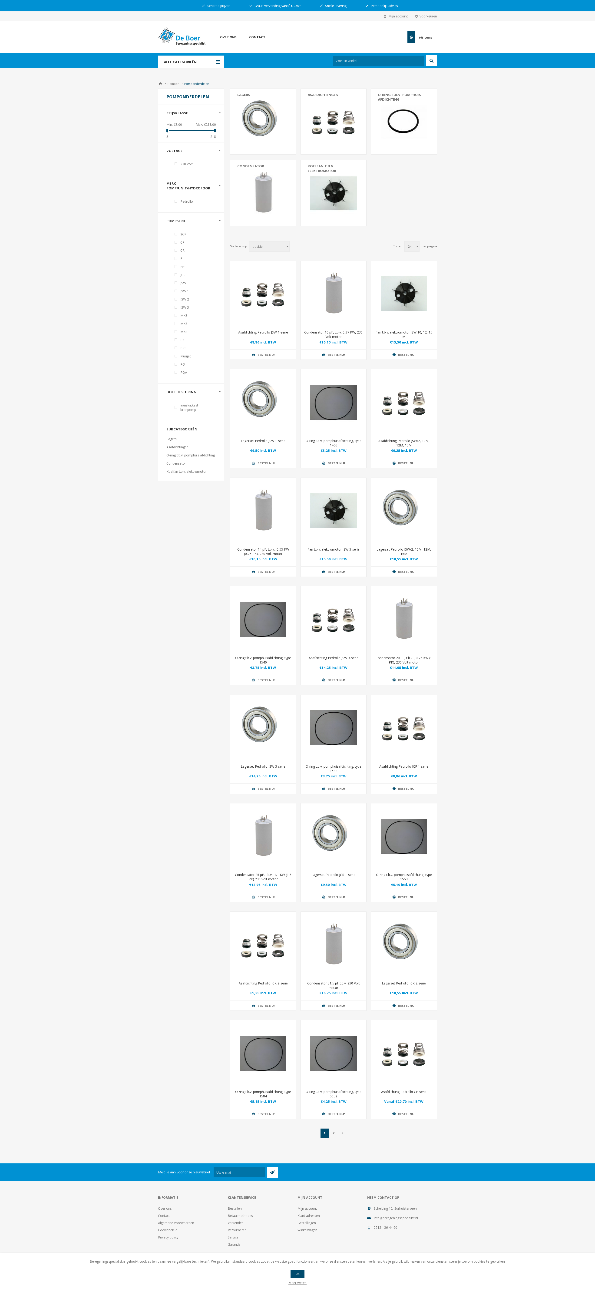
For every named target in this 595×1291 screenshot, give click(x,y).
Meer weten (297, 1283)
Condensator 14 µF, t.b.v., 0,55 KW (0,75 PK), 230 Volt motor (263, 551)
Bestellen (235, 1208)
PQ (182, 364)
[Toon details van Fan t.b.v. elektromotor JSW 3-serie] (334, 511)
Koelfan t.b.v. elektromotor (322, 168)
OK (297, 1274)
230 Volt (186, 164)
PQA (183, 372)
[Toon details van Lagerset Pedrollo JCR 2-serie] (404, 944)
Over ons (228, 37)
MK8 (183, 332)
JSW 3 (184, 307)
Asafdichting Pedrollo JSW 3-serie (333, 658)
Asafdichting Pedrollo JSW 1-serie (263, 332)
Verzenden (236, 1223)
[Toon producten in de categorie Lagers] (263, 122)
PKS (183, 348)
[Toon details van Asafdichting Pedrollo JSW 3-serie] (334, 619)
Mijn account (398, 16)
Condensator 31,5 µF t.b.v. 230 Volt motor (333, 985)
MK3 (183, 315)
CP (182, 242)
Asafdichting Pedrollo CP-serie (403, 1092)
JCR (182, 275)
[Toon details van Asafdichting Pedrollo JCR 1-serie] (404, 728)
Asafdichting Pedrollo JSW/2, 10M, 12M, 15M (404, 443)
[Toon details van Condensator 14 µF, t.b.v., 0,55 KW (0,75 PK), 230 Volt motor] (263, 511)
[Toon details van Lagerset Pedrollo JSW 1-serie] (263, 402)
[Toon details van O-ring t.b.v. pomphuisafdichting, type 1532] (334, 728)
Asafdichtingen (323, 94)
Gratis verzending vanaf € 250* (277, 5)
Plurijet (185, 356)
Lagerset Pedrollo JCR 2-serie (404, 983)
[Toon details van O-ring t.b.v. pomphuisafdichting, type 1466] (334, 402)
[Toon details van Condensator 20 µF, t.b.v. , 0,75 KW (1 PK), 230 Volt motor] (404, 619)
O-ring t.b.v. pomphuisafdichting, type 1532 (333, 768)
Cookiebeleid (167, 1230)
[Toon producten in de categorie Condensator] (263, 193)
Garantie (234, 1244)
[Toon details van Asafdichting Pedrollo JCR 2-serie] (263, 944)
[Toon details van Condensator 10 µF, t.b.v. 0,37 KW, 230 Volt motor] (334, 294)
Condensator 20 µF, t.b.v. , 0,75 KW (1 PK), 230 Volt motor (404, 660)
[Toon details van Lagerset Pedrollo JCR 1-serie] (334, 836)
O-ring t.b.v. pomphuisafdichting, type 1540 (263, 660)
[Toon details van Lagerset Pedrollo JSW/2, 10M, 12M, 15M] (404, 511)
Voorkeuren (428, 16)
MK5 (183, 323)
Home (160, 83)
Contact (257, 37)
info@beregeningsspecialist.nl (396, 1218)
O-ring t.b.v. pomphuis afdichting (399, 97)
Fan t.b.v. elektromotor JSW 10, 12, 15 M (404, 334)
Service (233, 1237)
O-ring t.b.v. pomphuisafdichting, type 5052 (333, 1094)
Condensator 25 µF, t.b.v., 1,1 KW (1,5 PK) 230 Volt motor (263, 876)
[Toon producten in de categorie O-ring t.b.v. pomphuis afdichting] (404, 122)
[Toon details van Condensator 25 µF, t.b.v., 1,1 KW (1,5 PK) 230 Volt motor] (263, 836)
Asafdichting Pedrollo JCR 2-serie (263, 983)
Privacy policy (168, 1237)
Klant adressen (309, 1215)
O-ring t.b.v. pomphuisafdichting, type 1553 (404, 876)
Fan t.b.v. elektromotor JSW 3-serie (333, 549)
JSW (183, 283)
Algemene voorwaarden (176, 1223)
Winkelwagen (307, 1230)
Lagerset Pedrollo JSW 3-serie (263, 766)
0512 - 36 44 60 (385, 1227)
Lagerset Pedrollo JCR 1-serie (333, 874)
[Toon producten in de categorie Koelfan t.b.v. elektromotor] (334, 193)
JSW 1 (184, 291)
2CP (183, 234)
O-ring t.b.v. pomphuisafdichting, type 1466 (333, 443)
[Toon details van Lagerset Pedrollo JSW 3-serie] (263, 728)
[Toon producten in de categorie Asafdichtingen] (334, 122)
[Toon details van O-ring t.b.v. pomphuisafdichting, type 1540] (263, 619)
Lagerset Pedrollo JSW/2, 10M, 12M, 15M (404, 551)
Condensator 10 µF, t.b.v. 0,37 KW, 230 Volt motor (333, 334)
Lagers (243, 94)
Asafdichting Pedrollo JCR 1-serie (403, 766)
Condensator (250, 166)
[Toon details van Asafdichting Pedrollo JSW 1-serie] (263, 294)
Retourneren (237, 1230)
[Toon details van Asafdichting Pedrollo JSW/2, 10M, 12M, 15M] (404, 402)
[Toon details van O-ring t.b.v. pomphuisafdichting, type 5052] (334, 1053)
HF (182, 266)
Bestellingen (307, 1223)
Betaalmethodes (240, 1215)
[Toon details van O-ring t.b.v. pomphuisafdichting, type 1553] (404, 836)
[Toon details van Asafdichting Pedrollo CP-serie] (404, 1053)
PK (182, 340)
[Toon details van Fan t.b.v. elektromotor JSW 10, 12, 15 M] (404, 294)
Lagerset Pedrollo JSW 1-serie (263, 441)
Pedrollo (186, 201)
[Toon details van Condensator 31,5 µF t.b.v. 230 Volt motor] (334, 944)
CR (182, 250)
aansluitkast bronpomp (189, 407)
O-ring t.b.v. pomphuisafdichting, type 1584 (263, 1094)
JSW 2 (184, 299)
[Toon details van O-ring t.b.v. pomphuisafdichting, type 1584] (263, 1053)
